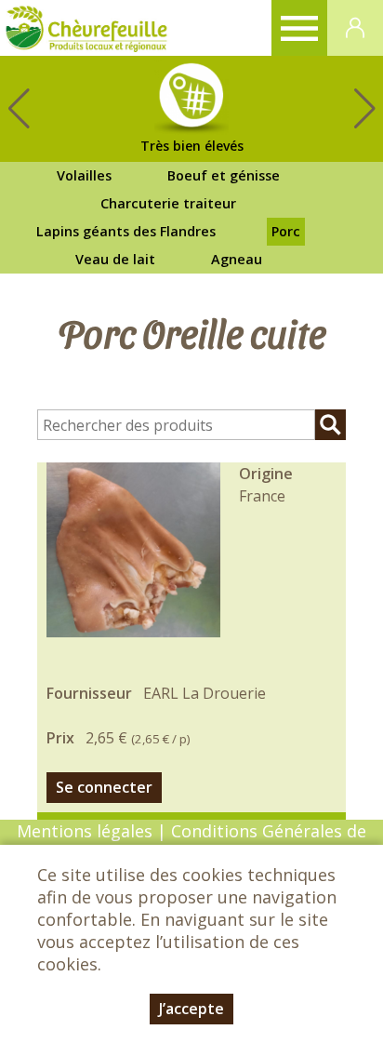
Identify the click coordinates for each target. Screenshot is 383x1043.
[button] (364, 109)
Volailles (84, 175)
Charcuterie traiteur (168, 203)
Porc (285, 231)
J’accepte (191, 1008)
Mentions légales (84, 831)
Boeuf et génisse (223, 175)
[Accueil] (86, 28)
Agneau (236, 259)
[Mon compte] (355, 28)
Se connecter (104, 787)
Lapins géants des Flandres (126, 231)
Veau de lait (115, 259)
